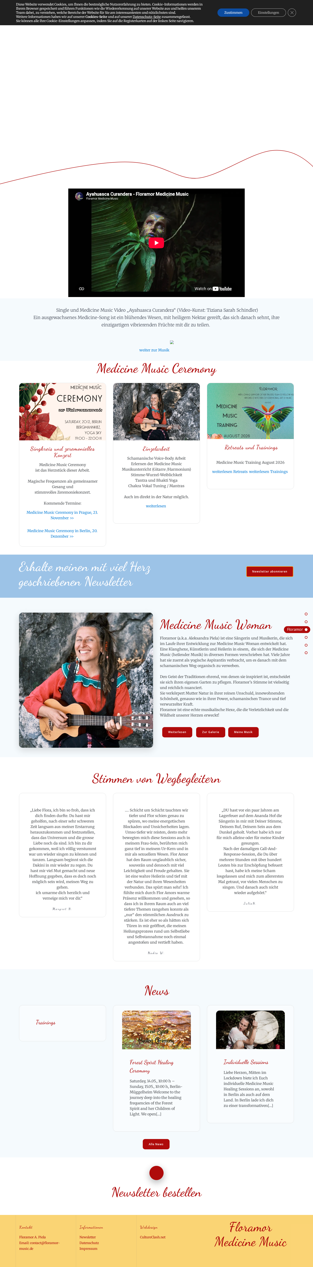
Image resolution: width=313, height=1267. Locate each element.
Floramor (295, 629)
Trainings (45, 1022)
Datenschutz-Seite (147, 17)
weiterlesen (156, 506)
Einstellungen (268, 13)
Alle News (156, 1144)
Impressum (88, 1249)
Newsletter (88, 1237)
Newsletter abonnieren (269, 571)
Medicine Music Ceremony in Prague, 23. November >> (62, 515)
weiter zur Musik (154, 350)
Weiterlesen (177, 732)
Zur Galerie (210, 732)
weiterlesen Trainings (268, 471)
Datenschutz (89, 1243)
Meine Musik (243, 732)
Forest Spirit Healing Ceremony (151, 1066)
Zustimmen (233, 13)
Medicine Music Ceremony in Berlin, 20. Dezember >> (62, 533)
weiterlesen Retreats (230, 471)
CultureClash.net (152, 1237)
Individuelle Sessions (246, 1061)
